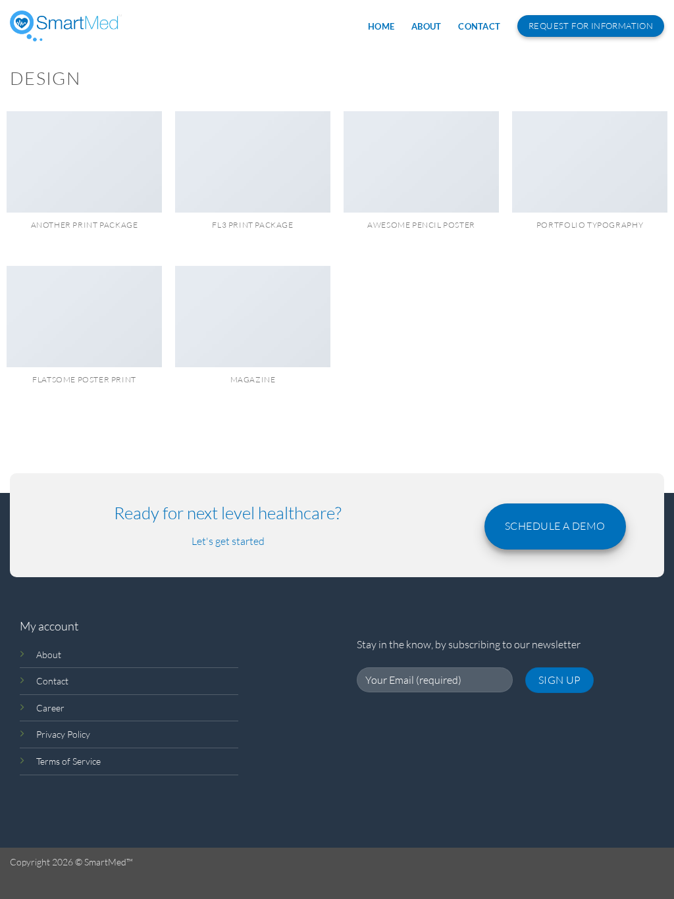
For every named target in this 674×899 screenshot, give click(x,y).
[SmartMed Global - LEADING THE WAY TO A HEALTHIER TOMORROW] (66, 26)
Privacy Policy (63, 734)
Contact (479, 26)
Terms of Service (68, 761)
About (426, 26)
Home (381, 26)
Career (50, 707)
